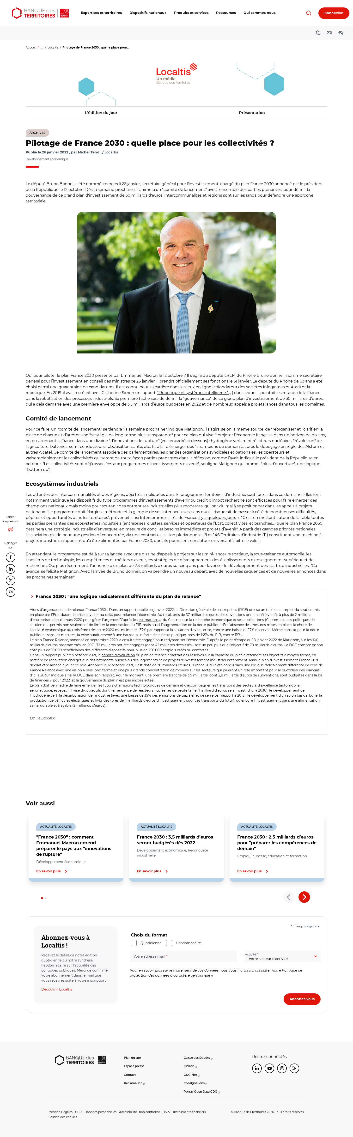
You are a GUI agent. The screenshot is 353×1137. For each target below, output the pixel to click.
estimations (148, 620)
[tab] (42, 898)
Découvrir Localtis (56, 989)
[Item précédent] (289, 897)
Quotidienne (150, 943)
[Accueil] (40, 13)
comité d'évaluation (118, 655)
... (42, 47)
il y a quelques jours (217, 517)
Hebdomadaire (188, 943)
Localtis (53, 47)
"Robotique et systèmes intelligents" (193, 392)
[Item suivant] (304, 897)
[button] (101, 13)
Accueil (31, 47)
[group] (176, 282)
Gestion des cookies (63, 1117)
